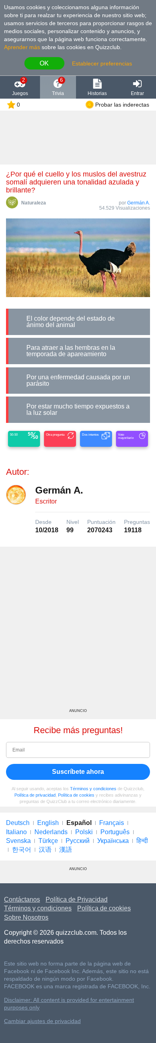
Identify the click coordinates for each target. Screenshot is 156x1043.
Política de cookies (76, 795)
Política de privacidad (35, 795)
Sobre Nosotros (26, 917)
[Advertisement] (78, 630)
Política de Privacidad (77, 899)
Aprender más (22, 47)
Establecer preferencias (102, 63)
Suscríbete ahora (78, 771)
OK (44, 63)
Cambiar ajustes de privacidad (42, 1021)
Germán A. (138, 203)
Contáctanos (22, 899)
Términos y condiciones (93, 788)
